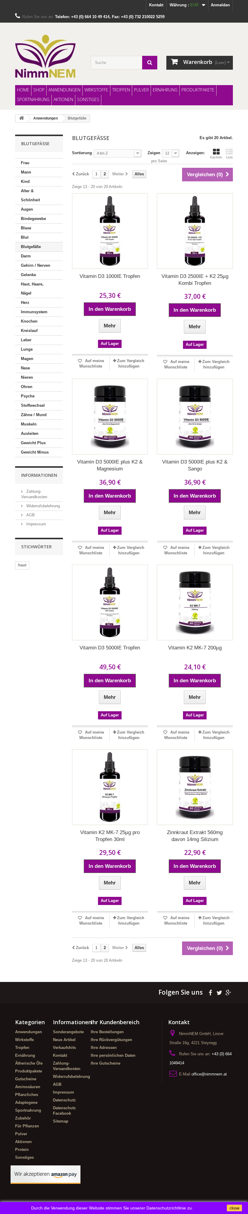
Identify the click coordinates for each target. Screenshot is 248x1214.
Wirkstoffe (96, 90)
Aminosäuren (27, 1087)
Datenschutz (64, 1100)
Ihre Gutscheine (105, 1063)
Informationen (39, 475)
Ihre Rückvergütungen (111, 1039)
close (235, 1208)
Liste (229, 157)
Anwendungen (64, 90)
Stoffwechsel (33, 405)
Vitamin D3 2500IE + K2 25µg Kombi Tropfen (195, 279)
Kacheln (216, 157)
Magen (27, 358)
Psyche (27, 396)
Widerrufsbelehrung (42, 506)
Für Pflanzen (27, 1126)
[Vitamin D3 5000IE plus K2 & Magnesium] (110, 416)
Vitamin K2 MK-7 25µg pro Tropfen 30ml (110, 836)
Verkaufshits (64, 1047)
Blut (24, 237)
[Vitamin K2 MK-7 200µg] (195, 602)
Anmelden (220, 5)
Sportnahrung (33, 99)
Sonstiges (88, 99)
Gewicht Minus (35, 452)
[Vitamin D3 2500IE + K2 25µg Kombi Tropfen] (195, 231)
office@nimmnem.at (209, 1074)
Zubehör (23, 1118)
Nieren (27, 377)
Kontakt (156, 5)
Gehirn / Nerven (35, 265)
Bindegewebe (33, 218)
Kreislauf (29, 330)
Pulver (141, 90)
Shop (38, 90)
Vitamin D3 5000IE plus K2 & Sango (194, 465)
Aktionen (63, 99)
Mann (26, 172)
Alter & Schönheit (30, 195)
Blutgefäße (31, 246)
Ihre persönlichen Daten (113, 1055)
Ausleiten (29, 433)
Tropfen (121, 90)
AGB (30, 515)
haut (22, 565)
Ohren (26, 386)
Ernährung (165, 90)
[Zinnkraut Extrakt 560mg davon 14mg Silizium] (195, 787)
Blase (26, 228)
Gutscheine (25, 1079)
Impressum (35, 524)
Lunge (27, 349)
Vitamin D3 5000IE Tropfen (110, 648)
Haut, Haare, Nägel (32, 288)
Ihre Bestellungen (107, 1032)
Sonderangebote (68, 1032)
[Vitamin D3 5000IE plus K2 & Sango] (195, 416)
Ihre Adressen (104, 1047)
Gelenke (28, 274)
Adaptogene (26, 1102)
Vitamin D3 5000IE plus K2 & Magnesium (109, 465)
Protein (22, 1149)
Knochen (29, 321)
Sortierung (82, 153)
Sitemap (60, 1121)
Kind (25, 181)
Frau (25, 163)
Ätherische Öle (29, 1063)
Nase (25, 368)
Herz (25, 302)
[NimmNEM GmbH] (48, 56)
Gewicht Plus (33, 443)
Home (23, 90)
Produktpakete (197, 90)
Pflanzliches (26, 1094)
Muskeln (29, 424)
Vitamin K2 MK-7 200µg (195, 648)
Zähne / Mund (34, 415)
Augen (27, 209)
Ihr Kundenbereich (115, 1022)
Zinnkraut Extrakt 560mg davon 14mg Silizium (195, 836)
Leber (26, 340)
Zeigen (154, 153)
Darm (26, 256)
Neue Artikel (64, 1039)
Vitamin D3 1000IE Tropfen (110, 276)
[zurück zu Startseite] (21, 118)
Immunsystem (34, 312)
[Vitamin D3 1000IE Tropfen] (110, 231)
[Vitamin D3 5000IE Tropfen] (110, 602)
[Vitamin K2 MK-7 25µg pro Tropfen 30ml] (110, 787)
